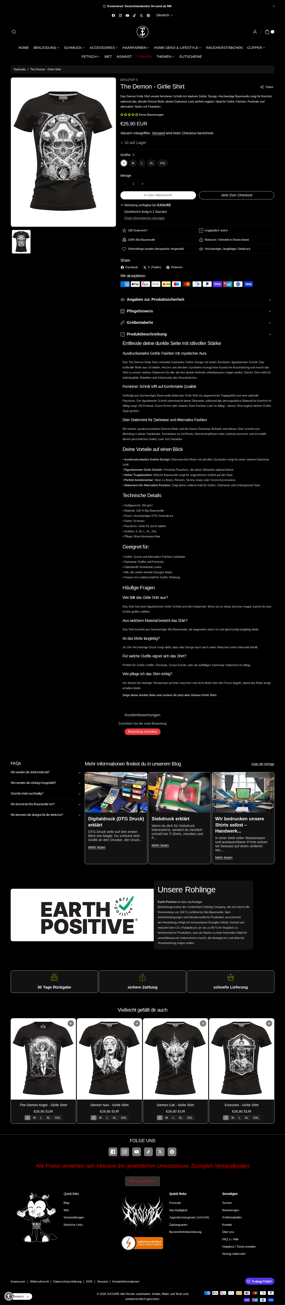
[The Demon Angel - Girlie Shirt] (43, 1059)
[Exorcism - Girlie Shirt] (241, 1059)
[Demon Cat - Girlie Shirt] (175, 1059)
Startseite (20, 69)
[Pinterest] (172, 1151)
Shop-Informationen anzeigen (144, 218)
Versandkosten (232, 1166)
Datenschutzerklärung (67, 1281)
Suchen (227, 1202)
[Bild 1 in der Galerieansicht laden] (21, 241)
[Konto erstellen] (255, 31)
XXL (162, 163)
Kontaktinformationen (125, 1281)
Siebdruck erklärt (171, 818)
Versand (158, 133)
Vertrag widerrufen (142, 1181)
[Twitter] (160, 1151)
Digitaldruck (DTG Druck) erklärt (116, 821)
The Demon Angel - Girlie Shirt (43, 1105)
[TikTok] (148, 1151)
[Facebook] (113, 1151)
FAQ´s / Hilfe (230, 1239)
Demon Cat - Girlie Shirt (175, 1105)
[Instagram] (124, 1151)
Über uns (228, 1232)
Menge (125, 176)
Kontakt (227, 1224)
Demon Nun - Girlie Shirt (109, 1105)
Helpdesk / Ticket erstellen (239, 1246)
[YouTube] (136, 1151)
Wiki (66, 1210)
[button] (14, 31)
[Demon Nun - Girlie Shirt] (109, 1059)
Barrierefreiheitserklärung (185, 1232)
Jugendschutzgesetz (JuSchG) (189, 1217)
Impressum (18, 1281)
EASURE (113, 1294)
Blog (66, 1202)
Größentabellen (232, 1217)
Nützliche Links (73, 1224)
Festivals (175, 1202)
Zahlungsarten (178, 1224)
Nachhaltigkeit (178, 1210)
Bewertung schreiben (142, 731)
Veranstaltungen (74, 1217)
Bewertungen (230, 1210)
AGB (89, 1281)
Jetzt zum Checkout (236, 195)
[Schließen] (273, 6)
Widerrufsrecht (39, 1281)
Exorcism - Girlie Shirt (242, 1105)
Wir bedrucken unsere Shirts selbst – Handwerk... (239, 825)
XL (151, 163)
